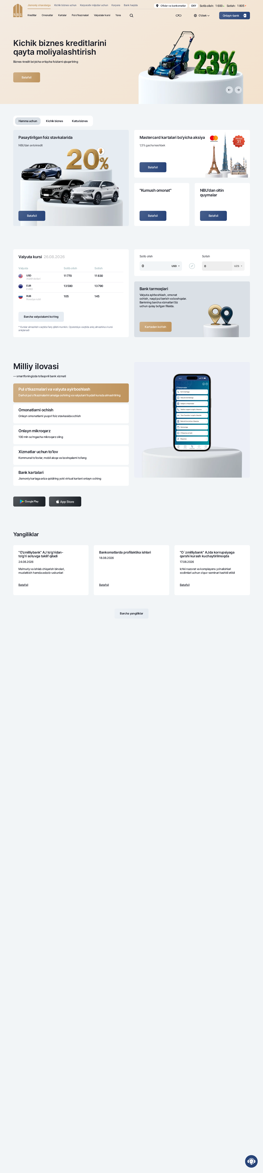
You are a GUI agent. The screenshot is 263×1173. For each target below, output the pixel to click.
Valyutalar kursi (102, 15)
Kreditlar (32, 15)
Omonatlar (47, 15)
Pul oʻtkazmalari (80, 15)
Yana (118, 15)
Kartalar (62, 15)
